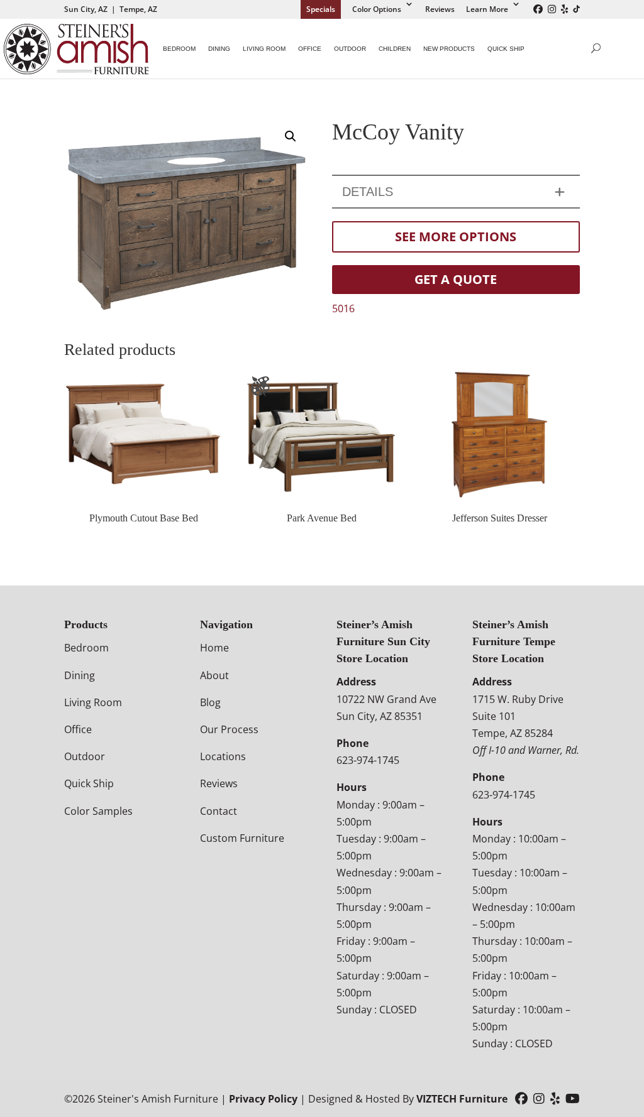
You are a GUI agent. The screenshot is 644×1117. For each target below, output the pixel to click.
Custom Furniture (242, 838)
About (214, 675)
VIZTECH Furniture (462, 1099)
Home (214, 648)
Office (309, 48)
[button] (290, 136)
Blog (210, 702)
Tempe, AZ (138, 9)
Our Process (229, 729)
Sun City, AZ (86, 9)
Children (395, 48)
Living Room (264, 48)
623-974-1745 (367, 760)
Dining (219, 48)
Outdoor (350, 48)
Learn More (487, 9)
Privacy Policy (263, 1099)
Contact (218, 811)
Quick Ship (506, 48)
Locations (223, 756)
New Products (449, 48)
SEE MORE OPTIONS (455, 236)
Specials (320, 9)
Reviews (440, 9)
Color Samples (98, 811)
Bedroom (179, 48)
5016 (343, 308)
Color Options (376, 9)
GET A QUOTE (455, 279)
